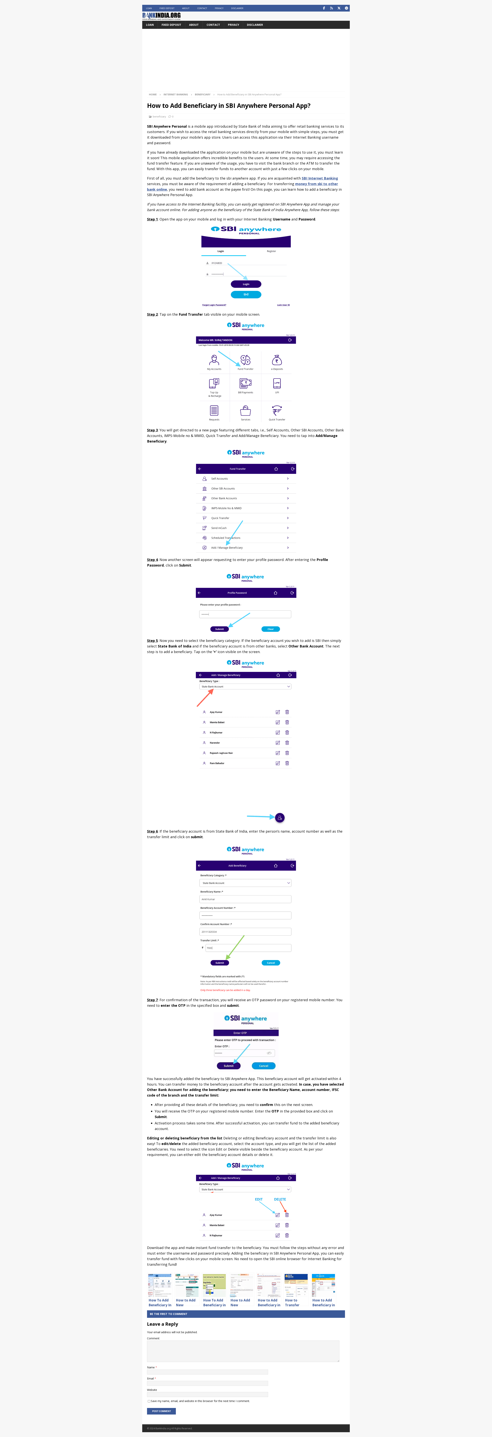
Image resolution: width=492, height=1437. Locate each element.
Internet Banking (176, 94)
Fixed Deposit (167, 8)
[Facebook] (324, 8)
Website (152, 1390)
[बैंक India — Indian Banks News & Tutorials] (161, 18)
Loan (149, 8)
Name (151, 1367)
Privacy (219, 8)
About (185, 8)
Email (151, 1378)
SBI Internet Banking (320, 178)
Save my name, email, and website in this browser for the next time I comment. (200, 1401)
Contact (202, 8)
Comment (153, 1338)
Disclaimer (237, 8)
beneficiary (159, 116)
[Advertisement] (246, 62)
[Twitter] (339, 8)
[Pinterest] (346, 8)
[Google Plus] (331, 8)
